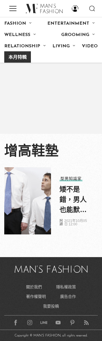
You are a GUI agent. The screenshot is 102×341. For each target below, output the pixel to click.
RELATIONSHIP (22, 46)
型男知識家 (71, 178)
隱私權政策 (66, 287)
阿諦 (61, 222)
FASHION (15, 23)
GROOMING (75, 35)
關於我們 (34, 287)
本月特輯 (17, 57)
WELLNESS (17, 35)
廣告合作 (68, 296)
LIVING (61, 46)
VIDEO (90, 46)
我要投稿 (51, 306)
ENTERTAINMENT (68, 23)
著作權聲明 (36, 296)
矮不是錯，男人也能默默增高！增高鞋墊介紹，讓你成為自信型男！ (73, 200)
